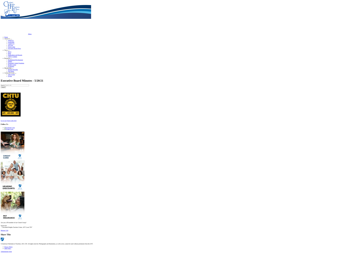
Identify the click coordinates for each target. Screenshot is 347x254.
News (9, 52)
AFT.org (10, 45)
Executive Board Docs (14, 48)
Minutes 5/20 (4, 230)
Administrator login (6, 251)
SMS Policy (7, 248)
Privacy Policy (8, 247)
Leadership (11, 42)
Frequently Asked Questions (16, 63)
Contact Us (11, 43)
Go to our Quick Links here (9, 120)
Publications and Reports (15, 55)
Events (10, 76)
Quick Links (11, 47)
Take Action (11, 74)
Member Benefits (13, 69)
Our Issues (11, 71)
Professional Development (15, 60)
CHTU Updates (12, 56)
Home (6, 37)
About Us (11, 40)
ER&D (10, 61)
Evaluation (11, 66)
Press (9, 53)
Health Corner (12, 65)
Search (3, 85)
